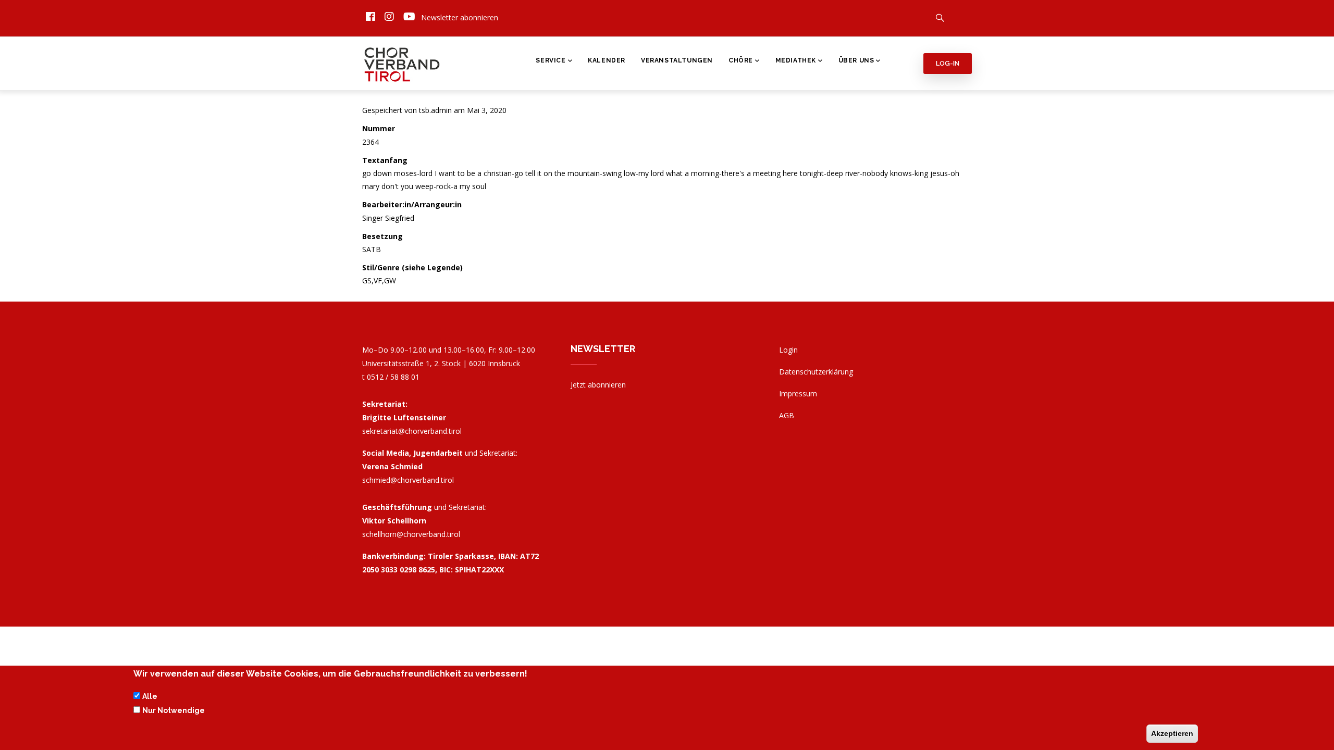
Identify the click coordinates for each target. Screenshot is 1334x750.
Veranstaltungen (677, 60)
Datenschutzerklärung (816, 372)
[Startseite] (402, 61)
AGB (786, 415)
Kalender (606, 60)
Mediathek (795, 60)
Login (788, 350)
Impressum (798, 393)
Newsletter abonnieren (459, 17)
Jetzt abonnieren (598, 385)
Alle (149, 696)
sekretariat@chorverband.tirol (412, 431)
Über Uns (856, 60)
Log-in (947, 63)
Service (550, 60)
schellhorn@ (411, 534)
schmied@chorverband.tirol (408, 480)
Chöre (740, 60)
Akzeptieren (1172, 733)
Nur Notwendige (173, 710)
